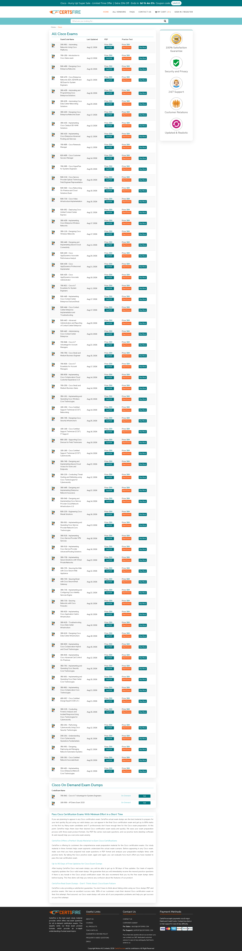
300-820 (70, 647)
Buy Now (143, 47)
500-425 (69, 277)
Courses (89, 923)
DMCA (88, 942)
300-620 (69, 614)
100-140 (70, 431)
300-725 (71, 571)
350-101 (71, 399)
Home (106, 12)
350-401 (69, 771)
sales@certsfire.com (140, 927)
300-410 (70, 136)
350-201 (70, 727)
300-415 (69, 125)
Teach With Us (92, 930)
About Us (89, 919)
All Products (91, 927)
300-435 (70, 93)
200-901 (68, 47)
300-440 (70, 245)
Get (144, 796)
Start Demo (127, 48)
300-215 (69, 714)
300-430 (70, 223)
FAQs (132, 12)
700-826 (68, 366)
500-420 (69, 256)
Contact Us (145, 12)
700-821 (68, 288)
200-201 (70, 738)
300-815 (71, 657)
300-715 (71, 592)
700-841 (63, 796)
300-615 (70, 625)
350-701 (71, 668)
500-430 (70, 266)
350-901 (71, 749)
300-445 (69, 490)
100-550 (63, 802)
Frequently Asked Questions (97, 938)
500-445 (69, 299)
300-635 (71, 104)
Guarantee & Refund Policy (97, 934)
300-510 (70, 549)
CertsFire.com (120, 948)
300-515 (70, 538)
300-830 (70, 377)
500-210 (71, 180)
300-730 (71, 560)
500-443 (71, 323)
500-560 (71, 190)
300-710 (68, 603)
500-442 (69, 334)
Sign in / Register (184, 12)
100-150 (70, 410)
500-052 (70, 212)
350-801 (69, 690)
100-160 (70, 453)
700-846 (68, 345)
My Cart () (164, 12)
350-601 (71, 679)
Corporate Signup (130, 923)
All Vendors (119, 12)
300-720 (70, 582)
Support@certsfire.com (143, 930)
